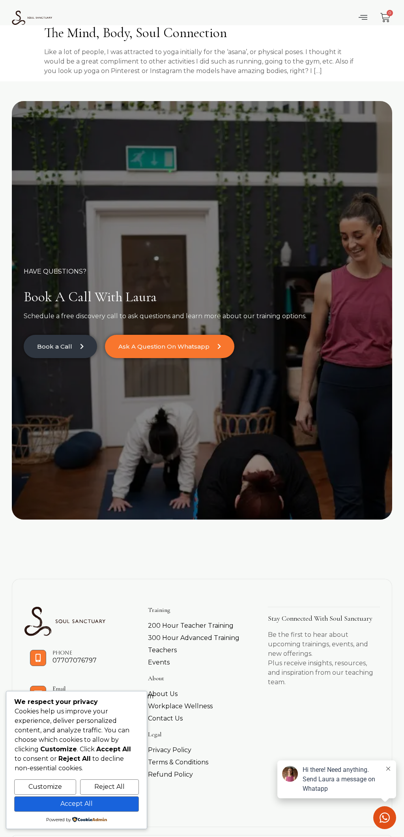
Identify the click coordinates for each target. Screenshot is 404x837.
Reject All (109, 786)
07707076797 (74, 660)
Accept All (76, 803)
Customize (45, 786)
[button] (363, 17)
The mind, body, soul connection (135, 32)
